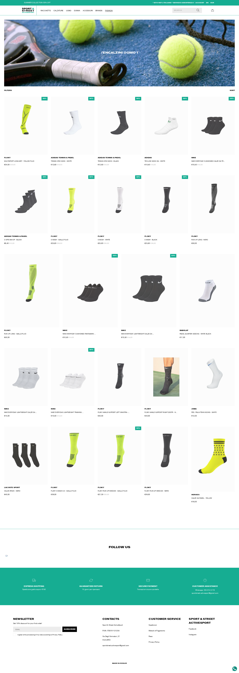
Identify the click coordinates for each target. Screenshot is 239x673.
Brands (98, 11)
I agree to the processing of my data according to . (40, 635)
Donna (77, 11)
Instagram (192, 635)
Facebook (192, 629)
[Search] (198, 10)
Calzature (58, 11)
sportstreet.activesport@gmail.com (115, 645)
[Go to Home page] (28, 10)
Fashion (108, 11)
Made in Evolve (119, 663)
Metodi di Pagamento (157, 631)
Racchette (46, 11)
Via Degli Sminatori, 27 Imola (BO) (111, 638)
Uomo (68, 11)
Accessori (88, 11)
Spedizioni (153, 625)
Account (199, 3)
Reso (151, 636)
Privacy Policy (57, 635)
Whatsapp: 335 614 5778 (205, 590)
